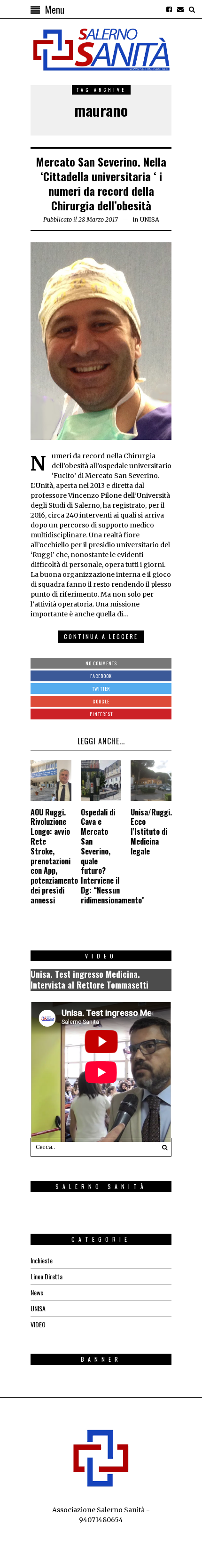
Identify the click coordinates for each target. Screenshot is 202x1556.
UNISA (149, 219)
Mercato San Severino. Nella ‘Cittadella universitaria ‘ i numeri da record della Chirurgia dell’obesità (101, 183)
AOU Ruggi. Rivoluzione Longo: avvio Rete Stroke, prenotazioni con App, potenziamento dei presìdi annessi (54, 856)
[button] (162, 1147)
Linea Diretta (46, 1276)
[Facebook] (169, 9)
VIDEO (38, 1324)
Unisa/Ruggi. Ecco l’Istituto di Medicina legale (151, 831)
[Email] (180, 9)
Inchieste (42, 1260)
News (37, 1292)
